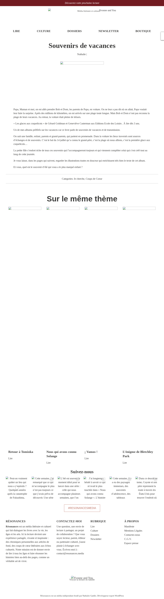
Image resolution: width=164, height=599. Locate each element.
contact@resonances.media (70, 553)
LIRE (16, 31)
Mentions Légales (133, 530)
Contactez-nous (132, 534)
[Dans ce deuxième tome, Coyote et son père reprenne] (146, 488)
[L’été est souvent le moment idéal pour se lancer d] (69, 488)
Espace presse (131, 543)
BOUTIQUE (143, 31)
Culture (94, 530)
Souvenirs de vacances (82, 46)
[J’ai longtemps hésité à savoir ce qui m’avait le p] (95, 488)
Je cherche (79, 178)
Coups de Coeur (94, 178)
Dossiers (94, 534)
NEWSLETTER (108, 31)
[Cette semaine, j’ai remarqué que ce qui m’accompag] (43, 488)
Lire (10, 458)
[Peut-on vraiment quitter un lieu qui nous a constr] (17, 488)
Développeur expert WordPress (110, 596)
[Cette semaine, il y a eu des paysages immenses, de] (121, 488)
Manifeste (129, 526)
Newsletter (95, 539)
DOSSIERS (74, 31)
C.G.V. (127, 539)
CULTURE (44, 31)
